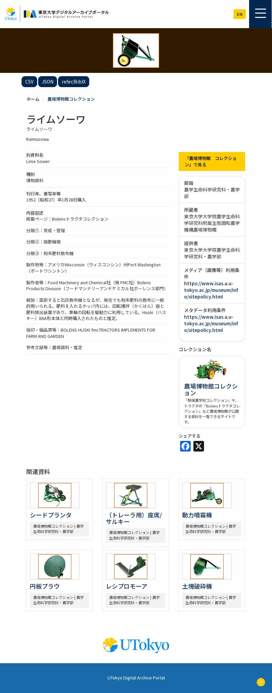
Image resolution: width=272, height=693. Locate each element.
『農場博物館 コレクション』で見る (211, 161)
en (239, 14)
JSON (47, 81)
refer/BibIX (74, 81)
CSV (29, 81)
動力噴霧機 (197, 514)
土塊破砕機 (197, 586)
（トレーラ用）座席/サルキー (134, 518)
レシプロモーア (126, 586)
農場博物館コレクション (71, 99)
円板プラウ (45, 586)
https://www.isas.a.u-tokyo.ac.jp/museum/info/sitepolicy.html (211, 290)
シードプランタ (51, 514)
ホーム (33, 99)
